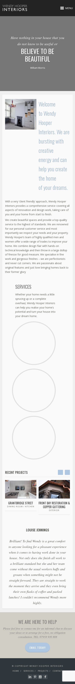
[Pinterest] (35, 677)
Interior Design (34, 341)
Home (16, 671)
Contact (57, 671)
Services (28, 671)
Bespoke (34, 386)
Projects (43, 671)
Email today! (37, 647)
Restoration (34, 433)
